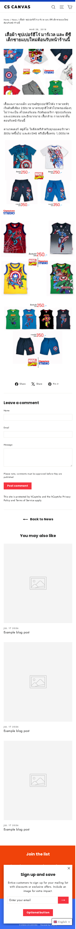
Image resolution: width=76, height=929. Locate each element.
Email (6, 427)
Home (6, 19)
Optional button (38, 912)
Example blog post (16, 632)
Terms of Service (25, 500)
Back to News (41, 519)
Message (8, 444)
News (14, 19)
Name (6, 410)
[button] (62, 922)
